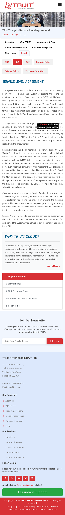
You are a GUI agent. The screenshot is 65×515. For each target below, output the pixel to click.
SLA (17, 62)
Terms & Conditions (35, 71)
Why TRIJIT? (25, 42)
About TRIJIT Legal (10, 34)
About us (10, 401)
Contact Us (52, 509)
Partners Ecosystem (42, 47)
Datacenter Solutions (15, 458)
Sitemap (42, 509)
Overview (10, 42)
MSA (7, 62)
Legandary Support (32, 492)
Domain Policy (43, 62)
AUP (28, 62)
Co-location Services (15, 447)
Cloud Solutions (13, 452)
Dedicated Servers (14, 442)
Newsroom (10, 53)
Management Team (46, 42)
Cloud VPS (10, 437)
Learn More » (53, 266)
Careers (33, 509)
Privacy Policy (12, 71)
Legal (24, 53)
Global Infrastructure (16, 47)
